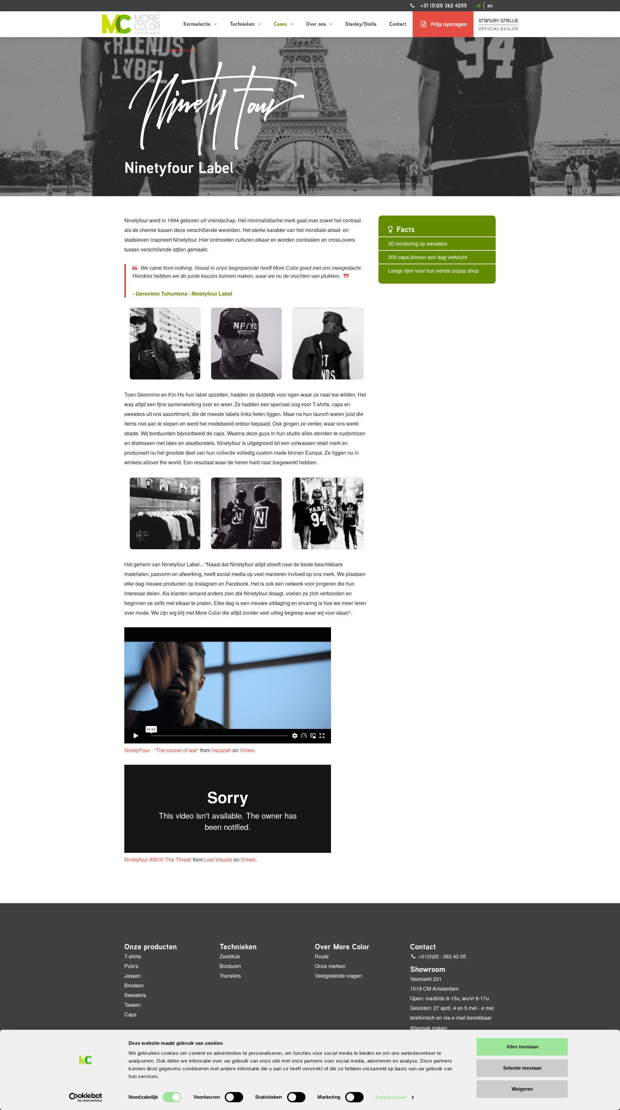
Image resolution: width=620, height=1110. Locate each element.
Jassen (132, 975)
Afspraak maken (428, 1028)
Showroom (427, 969)
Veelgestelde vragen (338, 975)
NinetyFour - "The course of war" (161, 750)
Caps (130, 1014)
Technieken (243, 24)
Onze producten (150, 947)
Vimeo (247, 750)
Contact (397, 24)
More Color (134, 50)
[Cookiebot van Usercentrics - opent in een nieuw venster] (85, 1097)
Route (322, 956)
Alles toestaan (522, 1046)
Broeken (134, 985)
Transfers (230, 975)
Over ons (316, 24)
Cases (281, 24)
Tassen (132, 1004)
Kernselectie (197, 24)
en (489, 5)
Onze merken (330, 966)
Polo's (131, 966)
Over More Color (342, 947)
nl (478, 5)
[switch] (234, 1097)
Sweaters (135, 995)
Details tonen (391, 1097)
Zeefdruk (230, 956)
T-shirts (132, 956)
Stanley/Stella (361, 24)
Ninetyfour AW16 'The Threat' (157, 859)
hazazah (221, 750)
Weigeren (522, 1089)
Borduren (230, 966)
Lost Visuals (218, 859)
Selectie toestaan (522, 1068)
